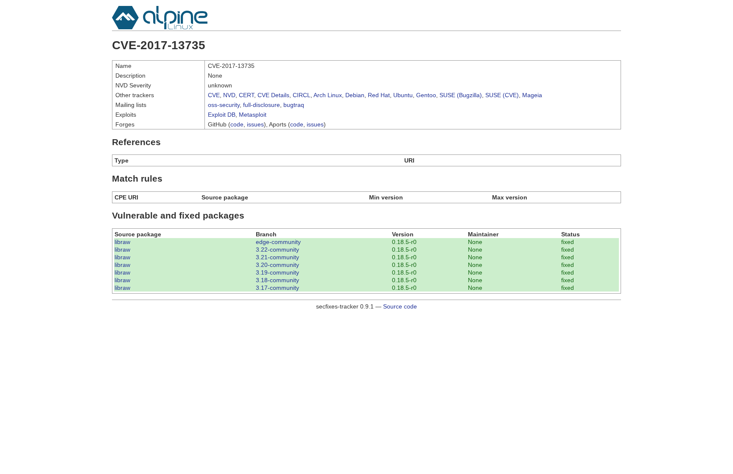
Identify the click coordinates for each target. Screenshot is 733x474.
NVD (229, 95)
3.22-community (277, 249)
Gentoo (426, 95)
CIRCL (302, 95)
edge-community (278, 241)
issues (255, 124)
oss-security (224, 104)
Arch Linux (327, 95)
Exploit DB (221, 114)
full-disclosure (261, 104)
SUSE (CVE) (502, 95)
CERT (246, 95)
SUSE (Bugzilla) (460, 95)
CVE (214, 95)
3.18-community (277, 280)
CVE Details (273, 95)
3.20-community (277, 264)
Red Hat (379, 95)
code (236, 124)
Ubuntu (403, 95)
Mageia (532, 95)
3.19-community (277, 272)
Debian (354, 95)
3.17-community (277, 287)
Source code (400, 306)
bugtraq (293, 104)
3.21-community (277, 257)
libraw (122, 241)
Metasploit (252, 114)
